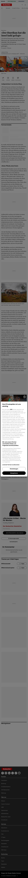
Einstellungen (14, 469)
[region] (14, 439)
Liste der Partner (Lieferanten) (10, 464)
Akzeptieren (14, 473)
